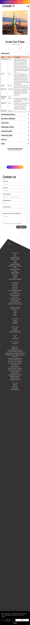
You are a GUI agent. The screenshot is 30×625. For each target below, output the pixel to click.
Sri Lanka (15, 275)
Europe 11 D (15, 292)
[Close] (28, 613)
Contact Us (15, 386)
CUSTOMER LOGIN (25, 1)
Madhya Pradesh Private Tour (15, 374)
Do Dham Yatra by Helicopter (15, 363)
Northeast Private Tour (15, 376)
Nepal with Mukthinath (15, 269)
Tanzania (15, 323)
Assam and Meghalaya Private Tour (15, 351)
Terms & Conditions (15, 389)
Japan (15, 261)
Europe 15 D (15, 287)
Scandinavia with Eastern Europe (15, 303)
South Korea (15, 274)
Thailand (15, 277)
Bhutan (15, 256)
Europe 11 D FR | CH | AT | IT (15, 294)
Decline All (8, 620)
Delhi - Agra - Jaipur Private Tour (15, 361)
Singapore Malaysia (15, 272)
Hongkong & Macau (15, 259)
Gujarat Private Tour (15, 366)
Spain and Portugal (15, 295)
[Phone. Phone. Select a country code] (5, 197)
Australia (15, 328)
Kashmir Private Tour (15, 371)
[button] (28, 6)
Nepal (15, 267)
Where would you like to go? (12, 213)
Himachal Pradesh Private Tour (15, 368)
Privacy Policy (15, 388)
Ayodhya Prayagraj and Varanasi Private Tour (15, 353)
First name (5, 181)
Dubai (15, 310)
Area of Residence (7, 207)
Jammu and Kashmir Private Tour (14, 369)
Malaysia (15, 262)
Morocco (15, 312)
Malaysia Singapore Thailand (15, 266)
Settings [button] (15, 623)
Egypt (15, 313)
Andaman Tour (15, 348)
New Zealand (15, 330)
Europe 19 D (15, 284)
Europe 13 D (15, 289)
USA (15, 336)
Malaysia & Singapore (15, 264)
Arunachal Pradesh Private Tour (15, 350)
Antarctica (15, 343)
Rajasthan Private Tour (15, 379)
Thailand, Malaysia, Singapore (15, 279)
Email (6, 200)
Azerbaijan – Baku (15, 308)
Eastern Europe (15, 300)
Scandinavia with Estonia (15, 299)
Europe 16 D (15, 285)
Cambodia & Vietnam (15, 257)
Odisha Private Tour (15, 378)
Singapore (15, 270)
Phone (7, 194)
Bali (15, 254)
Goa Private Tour (15, 364)
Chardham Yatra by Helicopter (15, 358)
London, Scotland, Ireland (15, 302)
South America (15, 338)
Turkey (15, 315)
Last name (5, 187)
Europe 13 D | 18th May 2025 (15, 290)
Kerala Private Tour (15, 373)
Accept (22, 620)
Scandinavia (15, 297)
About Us (15, 384)
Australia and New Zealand (15, 331)
